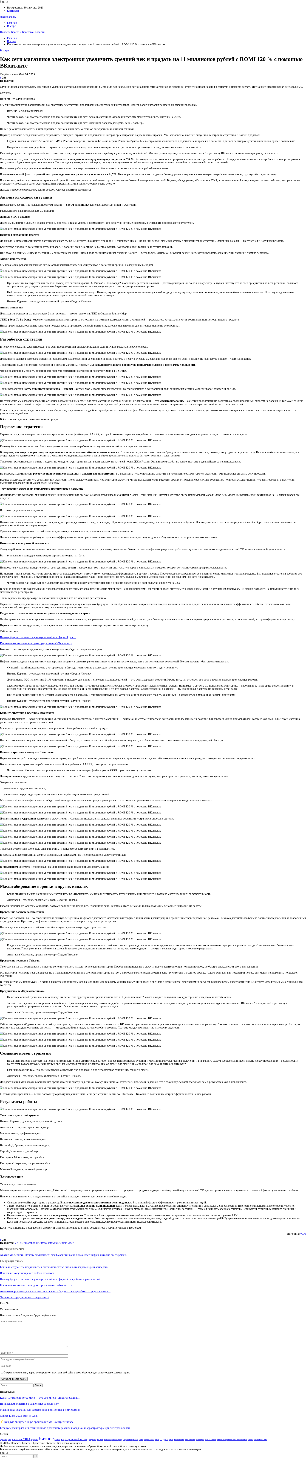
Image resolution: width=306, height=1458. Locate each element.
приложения (179, 1440)
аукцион (34, 1440)
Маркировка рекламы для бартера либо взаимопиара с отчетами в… (41, 1409)
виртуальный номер (74, 1439)
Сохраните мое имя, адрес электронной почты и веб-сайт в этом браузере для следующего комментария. (67, 1372)
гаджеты (92, 1440)
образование (149, 1440)
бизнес (46, 1438)
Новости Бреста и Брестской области (22, 32)
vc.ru (303, 1233)
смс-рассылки (210, 1440)
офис (171, 1440)
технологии (242, 1440)
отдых (164, 1439)
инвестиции (109, 1440)
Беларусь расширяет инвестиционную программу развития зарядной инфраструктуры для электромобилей (65, 1427)
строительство (230, 1440)
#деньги (3, 1440)
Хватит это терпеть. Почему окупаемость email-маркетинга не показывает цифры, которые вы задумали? (63, 1254)
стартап (220, 1440)
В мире (11, 25)
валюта (57, 1440)
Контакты (13, 10)
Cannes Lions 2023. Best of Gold (19, 1415)
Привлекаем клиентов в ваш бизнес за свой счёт (29, 1403)
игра (100, 1439)
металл (135, 1440)
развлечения (190, 1440)
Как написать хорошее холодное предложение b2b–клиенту (36, 643)
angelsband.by (8, 16)
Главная (12, 22)
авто (9, 1440)
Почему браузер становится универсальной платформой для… (38, 637)
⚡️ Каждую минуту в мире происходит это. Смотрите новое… (38, 1421)
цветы (250, 1440)
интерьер (118, 1440)
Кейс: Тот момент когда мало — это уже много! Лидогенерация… (40, 1397)
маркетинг (127, 1440)
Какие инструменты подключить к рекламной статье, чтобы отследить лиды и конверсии (54, 1267)
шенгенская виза (260, 1440)
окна (157, 1440)
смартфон (200, 1440)
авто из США (21, 1439)
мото (141, 1440)
